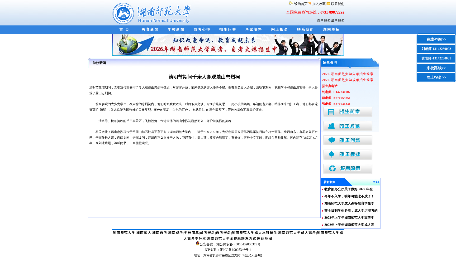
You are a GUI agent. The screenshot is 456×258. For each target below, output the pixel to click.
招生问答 (228, 29)
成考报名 (337, 20)
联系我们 (337, 4)
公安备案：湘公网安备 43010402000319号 (230, 244)
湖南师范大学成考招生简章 (348, 80)
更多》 (376, 182)
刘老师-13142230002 (436, 49)
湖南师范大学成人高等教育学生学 (349, 203)
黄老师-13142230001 (436, 58)
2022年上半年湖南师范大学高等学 (349, 217)
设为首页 (300, 4)
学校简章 (191, 232)
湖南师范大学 (124, 232)
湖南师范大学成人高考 (297, 232)
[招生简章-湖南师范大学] (228, 55)
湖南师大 (144, 232)
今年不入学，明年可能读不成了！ (349, 196)
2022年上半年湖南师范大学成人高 (349, 225)
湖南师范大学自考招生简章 (348, 74)
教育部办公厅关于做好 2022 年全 (348, 189)
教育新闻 (150, 29)
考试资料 (253, 29)
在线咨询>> (436, 39)
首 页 (124, 29)
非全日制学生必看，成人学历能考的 (351, 210)
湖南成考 (175, 232)
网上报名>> (436, 77)
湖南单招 (331, 29)
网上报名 (279, 29)
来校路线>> (436, 68)
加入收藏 (319, 4)
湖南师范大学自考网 (153, 12)
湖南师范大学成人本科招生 (254, 232)
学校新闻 (176, 29)
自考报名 (323, 20)
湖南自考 (159, 232)
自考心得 (202, 29)
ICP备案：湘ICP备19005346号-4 (228, 250)
